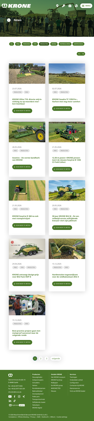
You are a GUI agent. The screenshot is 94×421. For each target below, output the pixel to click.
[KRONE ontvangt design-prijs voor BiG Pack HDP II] (27, 249)
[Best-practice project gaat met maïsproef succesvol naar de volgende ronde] (27, 305)
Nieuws (53, 391)
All (12, 44)
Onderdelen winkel (76, 380)
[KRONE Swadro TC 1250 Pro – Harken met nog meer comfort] (67, 73)
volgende (56, 358)
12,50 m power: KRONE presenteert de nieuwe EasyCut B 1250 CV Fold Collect (66, 159)
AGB (38, 417)
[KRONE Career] (70, 5)
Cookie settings (62, 417)
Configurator (74, 383)
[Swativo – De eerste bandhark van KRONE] (27, 132)
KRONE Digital (37, 408)
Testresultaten (65, 44)
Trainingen (73, 377)
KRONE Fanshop (56, 380)
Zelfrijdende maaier (38, 402)
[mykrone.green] (63, 5)
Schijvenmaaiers (37, 380)
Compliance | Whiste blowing (19, 417)
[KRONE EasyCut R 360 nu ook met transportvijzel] (27, 190)
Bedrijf (54, 44)
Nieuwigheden (37, 377)
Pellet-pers (36, 396)
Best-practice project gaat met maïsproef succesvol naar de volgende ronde (26, 333)
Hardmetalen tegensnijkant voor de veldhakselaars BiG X (65, 275)
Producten (44, 44)
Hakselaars (36, 405)
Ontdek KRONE (56, 374)
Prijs (17, 44)
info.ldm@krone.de (14, 392)
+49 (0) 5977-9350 (16, 386)
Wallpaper (54, 383)
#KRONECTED (55, 388)
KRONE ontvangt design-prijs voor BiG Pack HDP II (25, 275)
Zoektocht (45, 417)
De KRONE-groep (57, 385)
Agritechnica (78, 44)
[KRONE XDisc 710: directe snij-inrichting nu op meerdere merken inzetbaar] (27, 73)
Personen (26, 44)
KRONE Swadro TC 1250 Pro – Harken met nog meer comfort (66, 100)
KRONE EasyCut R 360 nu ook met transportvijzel (25, 217)
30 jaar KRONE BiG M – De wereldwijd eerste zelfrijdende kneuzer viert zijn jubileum (65, 218)
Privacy (32, 417)
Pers (35, 44)
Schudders (36, 383)
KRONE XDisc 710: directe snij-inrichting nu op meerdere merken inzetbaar (27, 101)
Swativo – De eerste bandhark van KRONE (26, 158)
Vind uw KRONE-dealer (77, 391)
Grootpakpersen (38, 394)
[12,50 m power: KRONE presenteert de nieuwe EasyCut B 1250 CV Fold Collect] (67, 132)
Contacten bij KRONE (77, 385)
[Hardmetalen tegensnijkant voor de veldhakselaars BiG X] (67, 249)
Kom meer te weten (23, 110)
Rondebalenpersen (38, 388)
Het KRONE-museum (58, 377)
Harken (34, 385)
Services (73, 374)
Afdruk (52, 417)
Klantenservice (75, 388)
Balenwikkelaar (37, 391)
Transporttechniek (38, 399)
